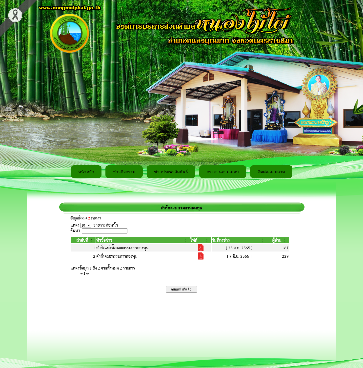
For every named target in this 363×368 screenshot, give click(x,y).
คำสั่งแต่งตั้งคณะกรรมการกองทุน (122, 247)
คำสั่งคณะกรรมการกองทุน (117, 256)
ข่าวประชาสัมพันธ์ (171, 172)
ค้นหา (75, 230)
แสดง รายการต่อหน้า (94, 225)
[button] (82, 240)
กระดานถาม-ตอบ (223, 172)
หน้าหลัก (86, 172)
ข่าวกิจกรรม (124, 172)
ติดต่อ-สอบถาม (271, 172)
